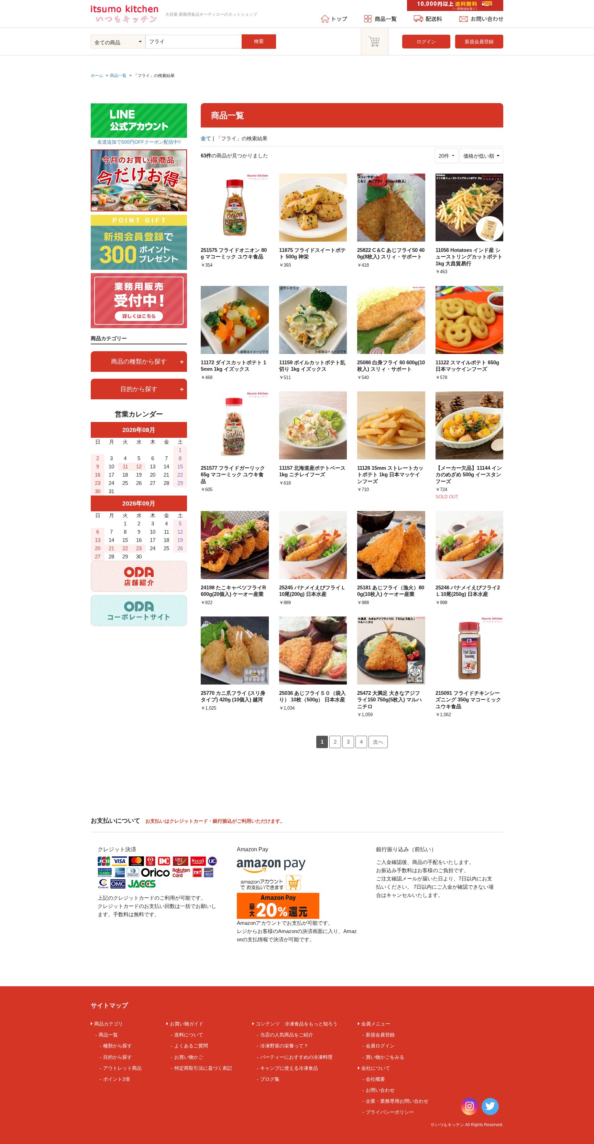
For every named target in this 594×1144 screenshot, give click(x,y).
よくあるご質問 (191, 1045)
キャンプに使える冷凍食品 (289, 1068)
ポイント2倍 (116, 1079)
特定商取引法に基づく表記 (203, 1068)
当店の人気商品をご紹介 (286, 1034)
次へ (378, 742)
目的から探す (117, 1057)
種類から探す (117, 1045)
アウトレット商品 (122, 1068)
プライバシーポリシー (390, 1112)
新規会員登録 (479, 41)
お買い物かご (188, 1057)
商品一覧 (108, 1034)
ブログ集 (269, 1079)
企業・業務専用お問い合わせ (397, 1101)
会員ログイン (380, 1045)
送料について (188, 1034)
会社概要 (375, 1079)
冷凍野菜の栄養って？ (284, 1045)
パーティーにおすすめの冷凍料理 (296, 1057)
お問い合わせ (380, 1090)
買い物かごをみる (385, 1057)
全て (206, 138)
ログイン (426, 41)
